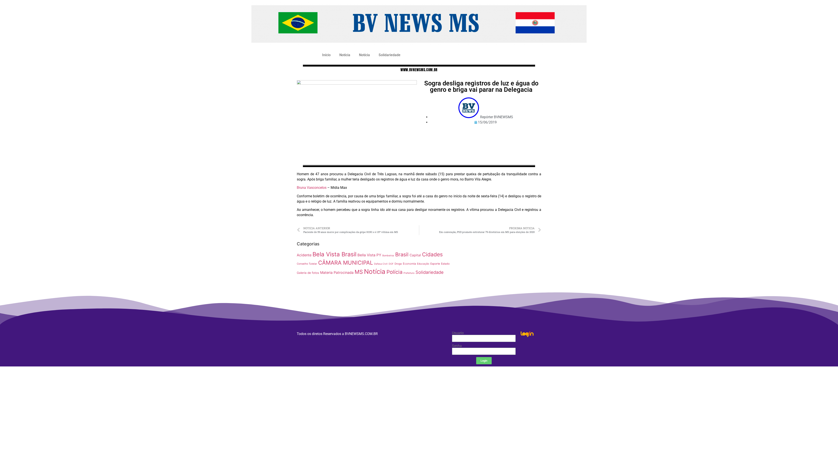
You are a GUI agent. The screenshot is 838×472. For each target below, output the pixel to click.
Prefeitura (409, 273)
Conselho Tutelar (307, 263)
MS (359, 272)
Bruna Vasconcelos (311, 188)
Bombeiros (388, 255)
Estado (445, 263)
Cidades (432, 254)
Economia (409, 263)
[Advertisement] (499, 270)
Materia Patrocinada (337, 272)
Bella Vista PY (369, 255)
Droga (398, 263)
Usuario (458, 333)
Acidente (304, 255)
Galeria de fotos (308, 272)
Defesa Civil (381, 263)
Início (326, 55)
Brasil (402, 254)
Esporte (435, 263)
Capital (415, 255)
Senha (457, 346)
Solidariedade (389, 55)
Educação (423, 263)
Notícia (344, 55)
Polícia (394, 272)
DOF (391, 263)
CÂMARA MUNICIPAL (345, 262)
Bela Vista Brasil (334, 254)
